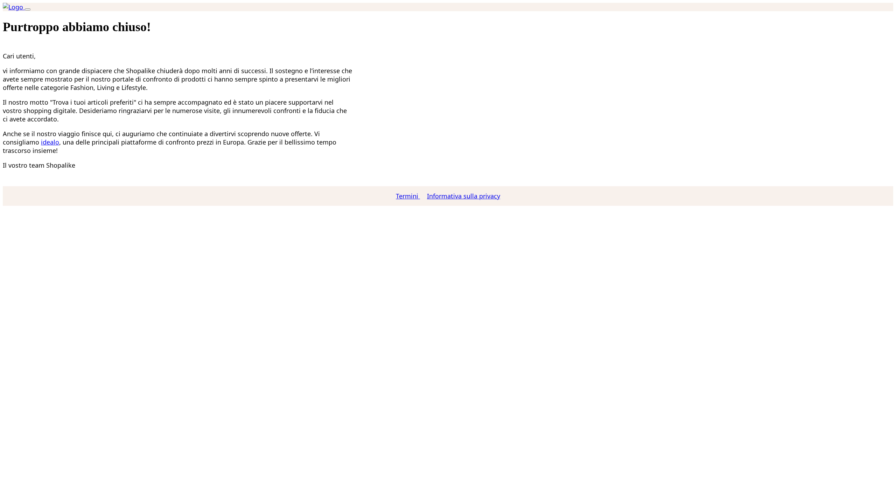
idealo (50, 142)
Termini (408, 196)
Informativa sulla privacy (463, 196)
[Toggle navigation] (27, 9)
